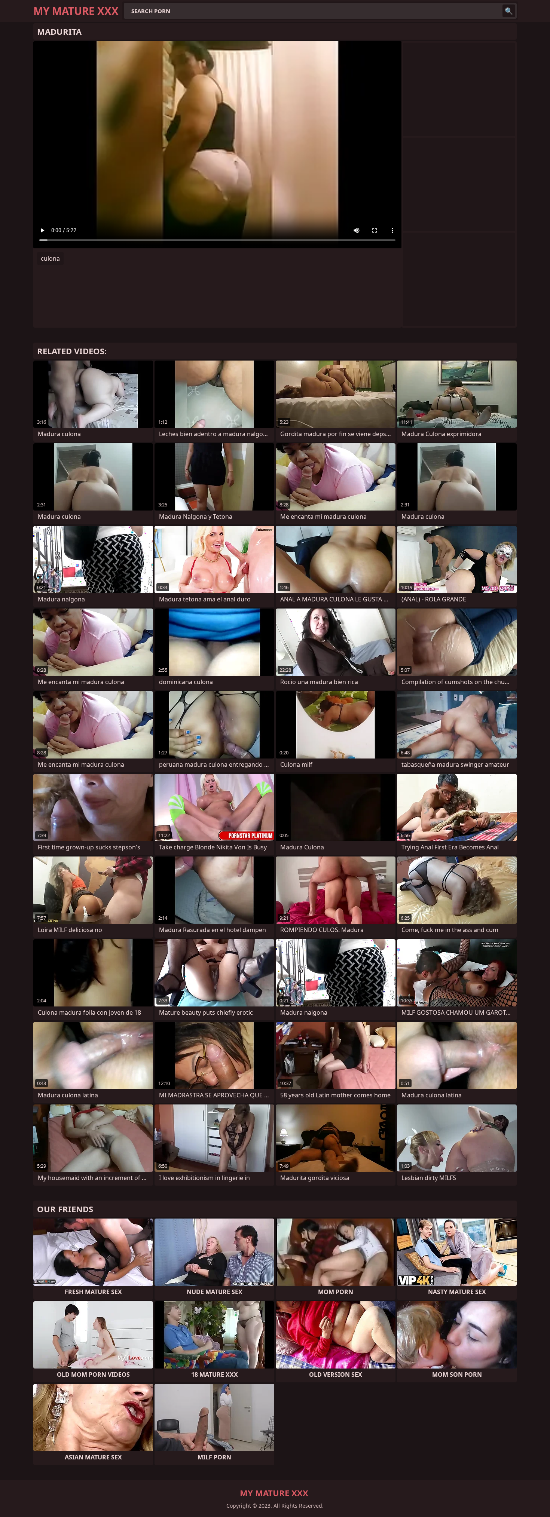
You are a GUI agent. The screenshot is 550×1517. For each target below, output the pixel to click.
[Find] (508, 10)
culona (50, 258)
